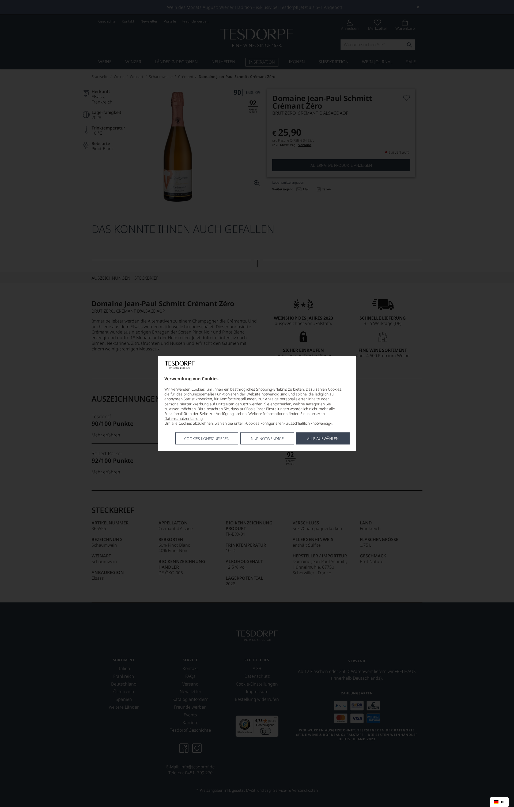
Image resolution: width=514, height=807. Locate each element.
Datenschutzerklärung (183, 418)
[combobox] (499, 802)
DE (503, 802)
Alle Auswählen (323, 438)
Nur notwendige (267, 438)
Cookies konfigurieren (206, 438)
